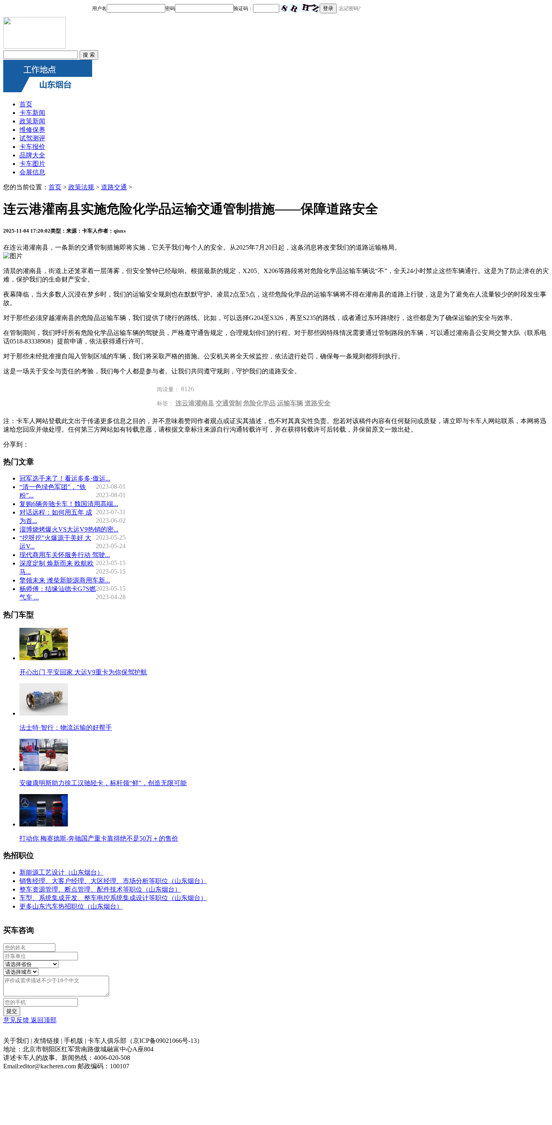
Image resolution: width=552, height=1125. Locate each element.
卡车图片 (32, 163)
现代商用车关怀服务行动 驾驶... (64, 554)
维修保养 (32, 129)
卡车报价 (32, 146)
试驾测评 (32, 138)
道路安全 (318, 403)
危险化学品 (259, 403)
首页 (25, 104)
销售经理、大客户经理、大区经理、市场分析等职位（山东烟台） (113, 880)
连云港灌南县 (194, 403)
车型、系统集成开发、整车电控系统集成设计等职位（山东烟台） (113, 897)
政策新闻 (32, 121)
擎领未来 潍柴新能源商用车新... (64, 580)
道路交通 (114, 187)
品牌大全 (32, 155)
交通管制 (229, 403)
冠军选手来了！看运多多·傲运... (64, 478)
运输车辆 (290, 403)
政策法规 (81, 187)
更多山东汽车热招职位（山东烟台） (71, 906)
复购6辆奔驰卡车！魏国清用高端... (68, 503)
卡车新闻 (32, 112)
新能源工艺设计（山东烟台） (61, 872)
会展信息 (32, 172)
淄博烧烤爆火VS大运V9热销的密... (68, 529)
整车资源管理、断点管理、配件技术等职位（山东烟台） (100, 889)
